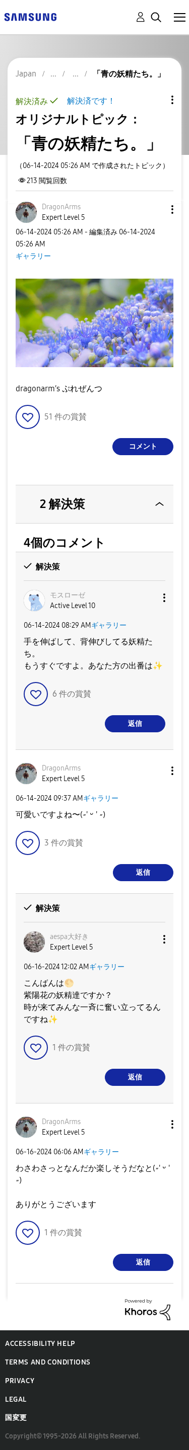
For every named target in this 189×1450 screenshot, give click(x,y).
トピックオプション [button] (155, 100)
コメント (143, 446)
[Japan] (30, 16)
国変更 (16, 1417)
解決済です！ (91, 101)
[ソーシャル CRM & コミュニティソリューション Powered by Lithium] (147, 1309)
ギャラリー (33, 256)
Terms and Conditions (48, 1362)
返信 (135, 723)
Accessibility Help (40, 1343)
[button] (156, 209)
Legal (16, 1399)
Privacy (19, 1381)
